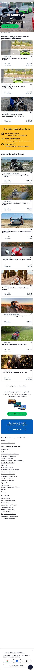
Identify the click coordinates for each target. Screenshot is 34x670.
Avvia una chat (17, 429)
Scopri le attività (10, 26)
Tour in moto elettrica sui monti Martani (14, 372)
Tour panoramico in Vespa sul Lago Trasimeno (16, 259)
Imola (2, 452)
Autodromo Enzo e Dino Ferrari (10, 454)
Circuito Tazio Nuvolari (7, 463)
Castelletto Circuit (6, 485)
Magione (3, 441)
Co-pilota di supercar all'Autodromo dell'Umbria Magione (13, 87)
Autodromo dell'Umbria (8, 443)
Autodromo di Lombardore (9, 476)
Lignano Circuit (5, 483)
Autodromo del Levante (8, 474)
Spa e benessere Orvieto (8, 500)
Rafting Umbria (5, 498)
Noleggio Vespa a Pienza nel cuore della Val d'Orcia (15, 288)
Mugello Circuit (5, 449)
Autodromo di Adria (7, 467)
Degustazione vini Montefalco (9, 505)
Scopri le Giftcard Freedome (17, 414)
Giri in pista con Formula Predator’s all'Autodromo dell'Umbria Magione (13, 115)
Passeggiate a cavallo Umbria (9, 516)
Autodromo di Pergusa (7, 472)
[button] (30, 667)
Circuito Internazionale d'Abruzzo (10, 487)
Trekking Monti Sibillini (7, 507)
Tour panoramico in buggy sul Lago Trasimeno (16, 316)
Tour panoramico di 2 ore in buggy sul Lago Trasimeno (15, 175)
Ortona (3, 492)
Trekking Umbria (6, 512)
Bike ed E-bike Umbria (7, 509)
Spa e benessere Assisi (8, 518)
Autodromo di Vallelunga (8, 456)
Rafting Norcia (5, 503)
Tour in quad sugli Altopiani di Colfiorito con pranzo (15, 203)
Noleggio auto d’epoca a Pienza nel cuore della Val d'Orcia (16, 232)
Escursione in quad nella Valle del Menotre (15, 344)
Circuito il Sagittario (7, 478)
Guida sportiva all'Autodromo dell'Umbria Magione (14, 58)
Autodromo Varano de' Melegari (10, 469)
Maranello (4, 465)
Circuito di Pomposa (7, 458)
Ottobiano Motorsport (7, 480)
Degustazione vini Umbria (8, 514)
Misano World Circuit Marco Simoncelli (12, 460)
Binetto (3, 489)
